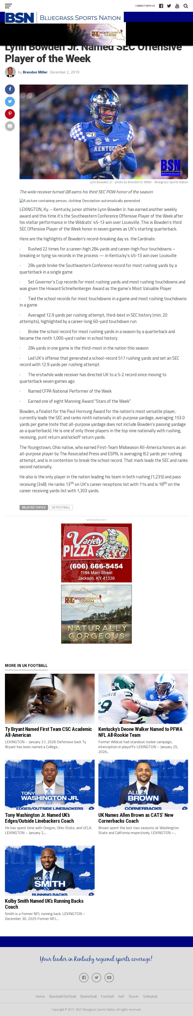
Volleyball (150, 996)
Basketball (88, 996)
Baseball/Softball (62, 996)
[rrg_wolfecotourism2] (96, 642)
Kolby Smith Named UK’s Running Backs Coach (44, 904)
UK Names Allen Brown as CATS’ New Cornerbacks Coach (135, 818)
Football (107, 996)
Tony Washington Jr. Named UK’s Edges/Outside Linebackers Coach (39, 818)
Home (40, 996)
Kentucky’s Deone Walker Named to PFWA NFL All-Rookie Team (140, 732)
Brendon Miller (35, 72)
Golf (121, 996)
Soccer (134, 996)
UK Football (61, 507)
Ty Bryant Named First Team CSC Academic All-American (48, 732)
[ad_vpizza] (96, 582)
